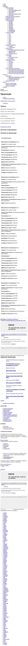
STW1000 (11, 25)
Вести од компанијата (11, 83)
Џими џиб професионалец (15, 14)
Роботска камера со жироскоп (13, 16)
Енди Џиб (11, 9)
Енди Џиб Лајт (12, 11)
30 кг (10, 41)
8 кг (10, 35)
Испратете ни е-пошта (6, 126)
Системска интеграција (8, 428)
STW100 (11, 21)
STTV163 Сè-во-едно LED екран (16, 72)
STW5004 (11, 28)
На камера (11, 58)
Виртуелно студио (10, 80)
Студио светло (6, 417)
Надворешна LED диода (14, 78)
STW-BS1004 (12, 30)
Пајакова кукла (12, 51)
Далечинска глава (13, 53)
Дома (4, 4)
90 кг (10, 43)
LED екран (8, 75)
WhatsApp (3, 469)
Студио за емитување (14, 79)
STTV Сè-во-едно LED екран (13, 68)
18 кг (10, 38)
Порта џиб (11, 15)
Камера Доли (9, 48)
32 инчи (10, 66)
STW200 (11, 22)
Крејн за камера (9, 7)
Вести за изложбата (10, 85)
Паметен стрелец (10, 18)
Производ (5, 6)
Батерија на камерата (11, 44)
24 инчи (10, 63)
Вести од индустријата (11, 84)
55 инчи (10, 67)
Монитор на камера (10, 59)
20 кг (10, 40)
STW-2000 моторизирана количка (16, 49)
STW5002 (11, 27)
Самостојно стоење (13, 57)
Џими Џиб (11, 12)
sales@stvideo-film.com (8, 457)
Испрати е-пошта (5, 465)
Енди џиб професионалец (15, 10)
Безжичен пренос (10, 20)
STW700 (11, 23)
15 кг (10, 37)
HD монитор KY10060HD (13, 383)
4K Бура (11, 26)
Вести (4, 82)
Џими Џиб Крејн (11, 370)
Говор (10, 56)
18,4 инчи (11, 62)
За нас (4, 5)
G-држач (11, 46)
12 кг (10, 36)
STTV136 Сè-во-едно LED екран (16, 71)
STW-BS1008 (12, 31)
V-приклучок (12, 47)
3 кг (10, 33)
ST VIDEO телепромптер (12, 319)
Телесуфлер (8, 54)
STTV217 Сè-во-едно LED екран (16, 73)
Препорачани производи (9, 98)
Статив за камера (10, 32)
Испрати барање (4, 440)
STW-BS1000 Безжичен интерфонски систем (15, 320)
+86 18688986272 (7, 458)
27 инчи (10, 64)
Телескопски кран (10, 17)
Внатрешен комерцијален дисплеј (16, 77)
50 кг (10, 42)
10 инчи (10, 61)
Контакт (5, 87)
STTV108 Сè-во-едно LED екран (16, 69)
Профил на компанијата (8, 403)
